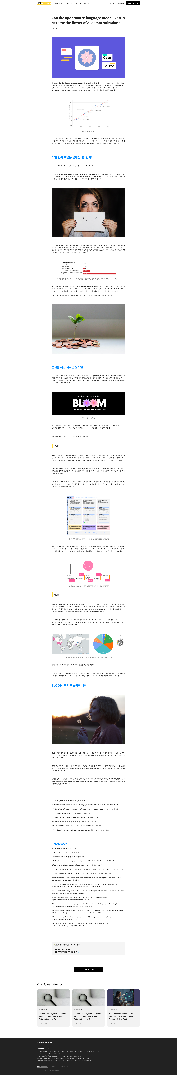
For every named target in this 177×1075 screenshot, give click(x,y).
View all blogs (88, 969)
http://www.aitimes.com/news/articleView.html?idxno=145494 (81, 826)
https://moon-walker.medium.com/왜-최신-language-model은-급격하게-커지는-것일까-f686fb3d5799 (85, 805)
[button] (58, 3)
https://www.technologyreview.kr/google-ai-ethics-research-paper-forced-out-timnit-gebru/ (90, 809)
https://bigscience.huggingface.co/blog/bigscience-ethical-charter (76, 817)
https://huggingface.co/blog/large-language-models (69, 801)
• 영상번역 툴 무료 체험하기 (62, 950)
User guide (120, 3)
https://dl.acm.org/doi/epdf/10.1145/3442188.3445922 (72, 813)
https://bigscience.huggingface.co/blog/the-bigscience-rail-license (76, 822)
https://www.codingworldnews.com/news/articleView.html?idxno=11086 (85, 830)
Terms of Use (55, 1066)
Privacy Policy (64, 1066)
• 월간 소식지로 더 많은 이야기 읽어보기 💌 (67, 952)
